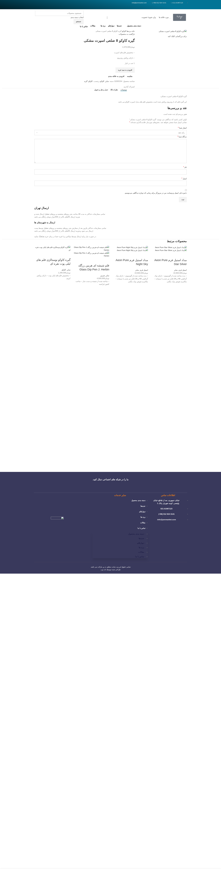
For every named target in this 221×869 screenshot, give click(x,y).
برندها (128, 31)
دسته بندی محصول (138, 500)
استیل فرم (183, 270)
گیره (85, 81)
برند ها (143, 517)
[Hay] (67, 462)
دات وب (103, 570)
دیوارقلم (142, 511)
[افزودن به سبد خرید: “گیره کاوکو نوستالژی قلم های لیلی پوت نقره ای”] (67, 289)
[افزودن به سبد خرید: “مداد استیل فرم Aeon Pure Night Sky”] (145, 292)
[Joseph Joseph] (89, 462)
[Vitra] (176, 462)
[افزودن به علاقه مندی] (183, 286)
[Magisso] (154, 462)
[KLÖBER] (110, 462)
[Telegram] (46, 4)
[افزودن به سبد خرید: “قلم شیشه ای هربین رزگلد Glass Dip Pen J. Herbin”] (106, 295)
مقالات (142, 523)
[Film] (40, 4)
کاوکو (123, 31)
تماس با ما (141, 528)
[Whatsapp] (43, 4)
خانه (133, 31)
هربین (102, 276)
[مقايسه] (183, 255)
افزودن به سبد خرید (125, 70)
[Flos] (45, 462)
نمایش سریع (183, 299)
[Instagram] (36, 4)
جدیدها (143, 506)
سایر (107, 81)
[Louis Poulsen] (132, 462)
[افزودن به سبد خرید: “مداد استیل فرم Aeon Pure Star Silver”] (183, 292)
